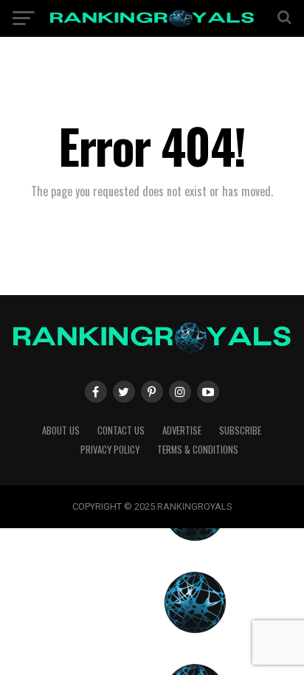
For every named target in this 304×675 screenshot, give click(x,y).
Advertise (181, 430)
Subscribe (240, 430)
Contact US (121, 430)
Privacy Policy (109, 450)
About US (61, 430)
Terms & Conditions (197, 450)
